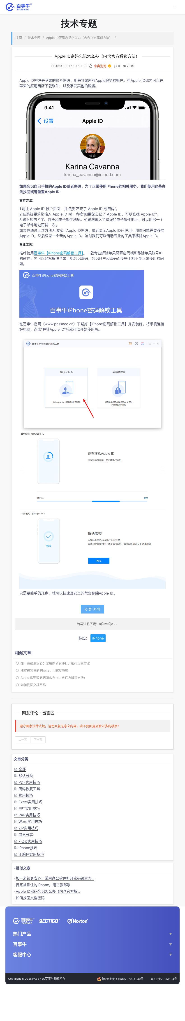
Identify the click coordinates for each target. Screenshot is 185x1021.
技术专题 (34, 38)
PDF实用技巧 (27, 782)
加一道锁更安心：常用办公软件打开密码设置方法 (54, 663)
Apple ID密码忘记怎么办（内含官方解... (48, 891)
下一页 (38, 739)
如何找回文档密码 (32, 685)
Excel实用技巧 (28, 802)
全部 (20, 769)
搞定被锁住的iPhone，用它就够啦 (43, 670)
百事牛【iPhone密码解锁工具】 (58, 253)
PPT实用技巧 (27, 808)
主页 (19, 38)
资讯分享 (23, 834)
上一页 (23, 739)
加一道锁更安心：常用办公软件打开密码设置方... (55, 878)
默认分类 (23, 775)
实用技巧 (23, 795)
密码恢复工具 (27, 789)
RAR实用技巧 (27, 815)
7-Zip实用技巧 (28, 841)
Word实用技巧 (28, 821)
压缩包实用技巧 (29, 854)
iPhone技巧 (25, 847)
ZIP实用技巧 (26, 828)
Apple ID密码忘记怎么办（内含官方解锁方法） (79, 38)
